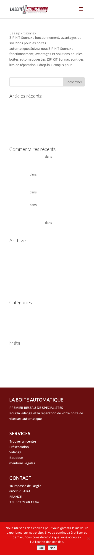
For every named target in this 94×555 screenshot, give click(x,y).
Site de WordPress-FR (25, 371)
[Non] (88, 538)
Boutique (16, 457)
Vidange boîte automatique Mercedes (37, 122)
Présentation (19, 447)
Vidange (15, 452)
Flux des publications (24, 357)
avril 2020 (16, 290)
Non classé (17, 316)
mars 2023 (17, 262)
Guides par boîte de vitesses (30, 309)
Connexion (17, 350)
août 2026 (17, 247)
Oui (41, 548)
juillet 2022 (17, 276)
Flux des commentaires (26, 364)
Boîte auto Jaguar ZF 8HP (57, 192)
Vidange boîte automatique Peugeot (36, 130)
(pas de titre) (19, 115)
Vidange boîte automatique (29, 323)
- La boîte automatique (26, 156)
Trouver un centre (22, 441)
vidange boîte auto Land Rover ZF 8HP (38, 137)
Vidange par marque (24, 331)
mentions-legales (22, 463)
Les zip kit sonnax (22, 33)
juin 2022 (16, 283)
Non (52, 548)
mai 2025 (16, 255)
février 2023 (18, 269)
